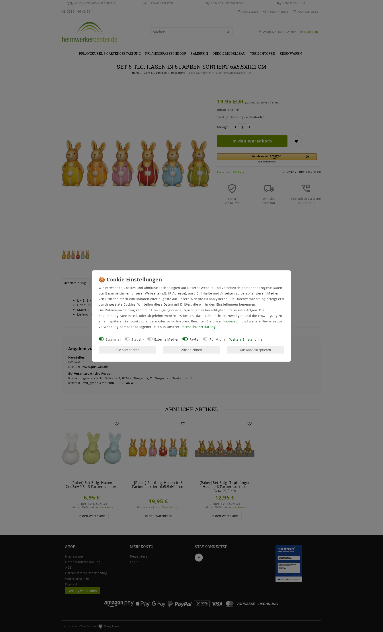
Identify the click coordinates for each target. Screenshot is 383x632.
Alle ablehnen (191, 350)
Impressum (232, 321)
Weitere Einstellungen (247, 339)
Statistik (137, 339)
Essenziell (113, 339)
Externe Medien (166, 339)
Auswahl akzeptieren (255, 350)
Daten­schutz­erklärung (198, 327)
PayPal (195, 339)
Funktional (218, 339)
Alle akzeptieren (127, 350)
